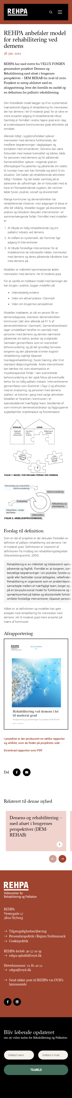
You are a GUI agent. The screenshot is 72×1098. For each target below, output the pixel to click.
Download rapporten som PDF (23, 750)
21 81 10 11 (34, 965)
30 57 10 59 (33, 951)
